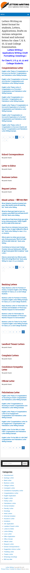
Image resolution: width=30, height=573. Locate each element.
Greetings (7, 511)
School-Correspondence (11, 546)
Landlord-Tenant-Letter (11, 526)
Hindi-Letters (8, 513)
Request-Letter (9, 544)
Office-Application (9, 536)
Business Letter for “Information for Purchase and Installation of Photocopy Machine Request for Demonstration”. (14, 315)
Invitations (7, 521)
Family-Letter (8, 501)
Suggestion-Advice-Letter (12, 549)
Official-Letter (8, 541)
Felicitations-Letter (10, 503)
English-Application (10, 495)
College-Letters (9, 485)
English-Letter (8, 498)
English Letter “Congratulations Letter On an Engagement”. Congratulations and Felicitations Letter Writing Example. (14, 423)
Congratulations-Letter (11, 493)
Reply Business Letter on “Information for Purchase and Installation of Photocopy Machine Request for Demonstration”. (15, 307)
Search (25, 463)
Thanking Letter (9, 552)
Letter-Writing (8, 531)
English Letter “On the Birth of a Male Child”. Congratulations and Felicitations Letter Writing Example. (14, 431)
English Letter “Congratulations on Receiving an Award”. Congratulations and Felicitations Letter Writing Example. (14, 405)
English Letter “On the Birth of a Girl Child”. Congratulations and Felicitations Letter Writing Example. (15, 439)
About (19, 569)
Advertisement (8, 475)
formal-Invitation (9, 506)
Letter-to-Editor (9, 529)
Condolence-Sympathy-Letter (13, 490)
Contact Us (13, 569)
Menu (3, 14)
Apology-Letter (9, 478)
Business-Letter (9, 483)
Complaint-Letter (9, 488)
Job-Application (9, 524)
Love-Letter (8, 534)
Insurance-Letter (9, 518)
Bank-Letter (7, 480)
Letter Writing (10, 567)
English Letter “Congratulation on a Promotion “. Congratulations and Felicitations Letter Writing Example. (13, 99)
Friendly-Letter (8, 508)
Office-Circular (8, 539)
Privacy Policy (5, 569)
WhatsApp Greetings (10, 557)
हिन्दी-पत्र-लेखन (8, 559)
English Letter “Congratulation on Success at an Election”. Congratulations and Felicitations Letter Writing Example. (15, 81)
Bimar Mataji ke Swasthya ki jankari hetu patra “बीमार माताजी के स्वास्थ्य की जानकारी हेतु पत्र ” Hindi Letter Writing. (14, 205)
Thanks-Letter (8, 554)
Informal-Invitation (9, 516)
